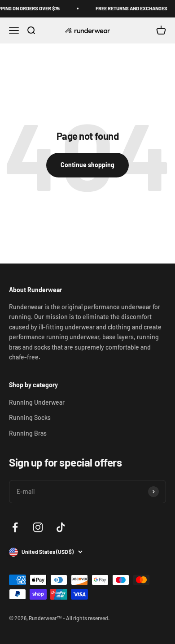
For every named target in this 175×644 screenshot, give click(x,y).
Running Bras (28, 433)
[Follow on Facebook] (15, 527)
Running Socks (30, 417)
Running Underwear (37, 402)
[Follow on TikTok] (61, 527)
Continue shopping (87, 165)
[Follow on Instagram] (38, 527)
